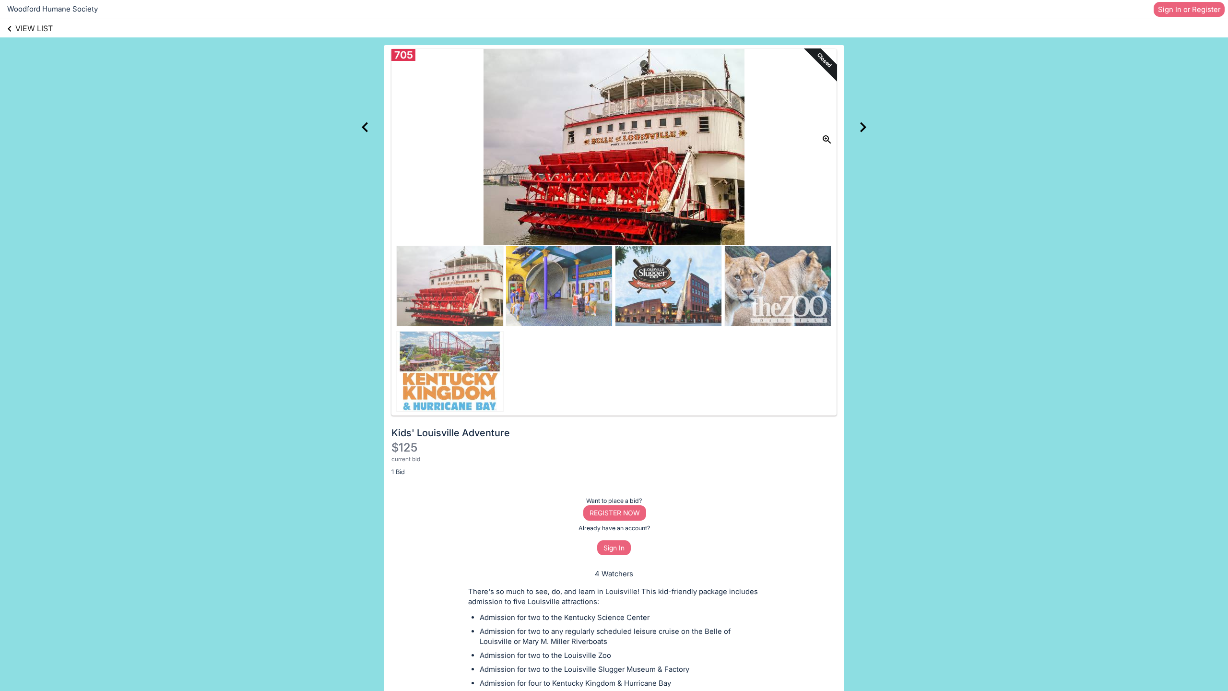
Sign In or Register (1189, 9)
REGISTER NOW (615, 513)
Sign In (614, 548)
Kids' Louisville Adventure (450, 433)
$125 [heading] (404, 447)
